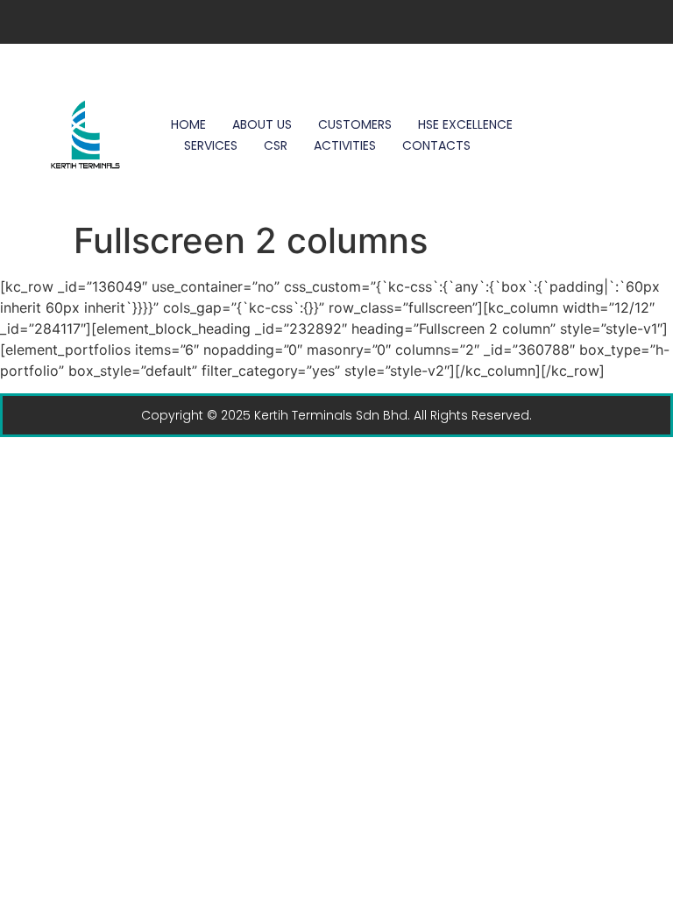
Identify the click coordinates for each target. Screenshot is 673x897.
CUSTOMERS (355, 124)
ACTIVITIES (345, 145)
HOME (188, 124)
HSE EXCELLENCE (465, 124)
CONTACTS (436, 145)
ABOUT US (262, 124)
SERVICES (210, 145)
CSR (275, 145)
